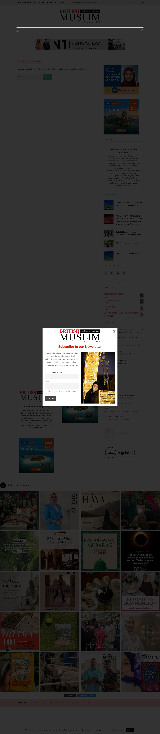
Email (47, 382)
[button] (114, 331)
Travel (49, 2)
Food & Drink (39, 2)
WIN (56, 2)
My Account (64, 2)
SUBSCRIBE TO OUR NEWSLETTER (84, 2)
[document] (80, 367)
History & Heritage (24, 2)
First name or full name (53, 372)
